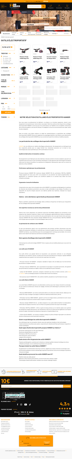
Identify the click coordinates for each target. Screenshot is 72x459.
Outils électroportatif (31, 33)
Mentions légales (20, 450)
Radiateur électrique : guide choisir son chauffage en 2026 (59, 429)
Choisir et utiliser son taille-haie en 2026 (56, 426)
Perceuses (5, 70)
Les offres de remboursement (30, 429)
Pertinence (5, 56)
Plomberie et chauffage (43, 452)
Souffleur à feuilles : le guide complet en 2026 (57, 428)
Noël (32, 456)
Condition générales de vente (10, 450)
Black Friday (20, 456)
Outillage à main (21, 452)
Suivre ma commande (29, 424)
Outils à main (22, 33)
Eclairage (54, 33)
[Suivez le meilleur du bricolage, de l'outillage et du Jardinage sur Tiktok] (30, 404)
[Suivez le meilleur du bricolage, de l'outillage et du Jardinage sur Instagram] (21, 404)
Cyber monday (26, 456)
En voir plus (66, 33)
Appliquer (8, 112)
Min (3, 106)
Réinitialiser (13, 108)
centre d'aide (29, 445)
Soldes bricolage (37, 456)
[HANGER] (6, 33)
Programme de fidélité (5, 429)
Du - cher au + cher (7, 58)
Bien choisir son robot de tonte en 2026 (56, 423)
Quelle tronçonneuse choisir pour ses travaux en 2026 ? (58, 421)
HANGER (3, 37)
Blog (43, 456)
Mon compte (27, 421)
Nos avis (2, 433)
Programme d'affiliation (5, 423)
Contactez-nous (28, 423)
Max (8, 106)
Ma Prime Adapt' (28, 431)
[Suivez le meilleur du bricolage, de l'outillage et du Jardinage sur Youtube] (25, 404)
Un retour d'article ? (28, 426)
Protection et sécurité (38, 33)
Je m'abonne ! (67, 386)
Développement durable (50, 456)
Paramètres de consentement (30, 450)
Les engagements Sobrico (5, 426)
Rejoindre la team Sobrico (5, 424)
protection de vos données (5, 389)
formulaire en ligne (26, 443)
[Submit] (43, 6)
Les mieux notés (6, 61)
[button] (4, 6)
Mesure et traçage (46, 33)
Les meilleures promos (8, 63)
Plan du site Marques (51, 450)
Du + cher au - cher (7, 60)
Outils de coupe (14, 33)
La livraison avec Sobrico (5, 428)
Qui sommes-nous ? (4, 421)
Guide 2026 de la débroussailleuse (55, 424)
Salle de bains (51, 452)
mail (22, 441)
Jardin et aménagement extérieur (31, 452)
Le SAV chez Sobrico (4, 431)
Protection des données (29, 428)
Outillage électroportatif (60, 450)
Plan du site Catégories (41, 450)
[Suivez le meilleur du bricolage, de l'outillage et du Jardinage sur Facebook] (17, 404)
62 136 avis (67, 410)
